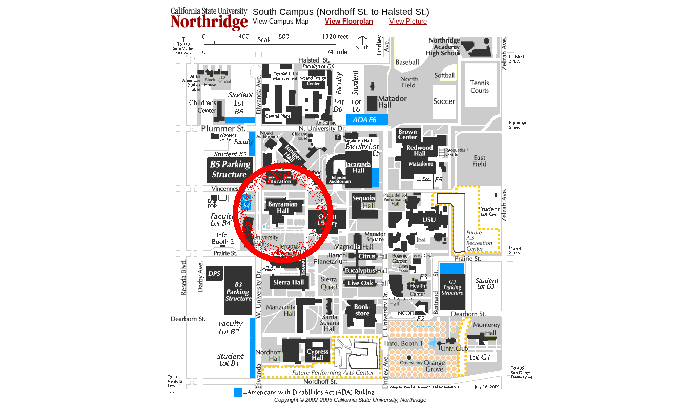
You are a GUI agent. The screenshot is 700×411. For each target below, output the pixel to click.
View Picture (408, 21)
